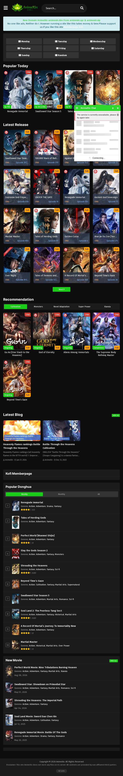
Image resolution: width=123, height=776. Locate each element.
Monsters (38, 306)
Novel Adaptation (61, 306)
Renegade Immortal (32, 502)
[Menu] (77, 108)
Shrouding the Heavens (34, 565)
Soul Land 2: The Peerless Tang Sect (41, 610)
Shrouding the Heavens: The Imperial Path (38, 700)
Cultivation (15, 306)
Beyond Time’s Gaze (32, 580)
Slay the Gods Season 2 (34, 550)
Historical (59, 614)
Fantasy (57, 506)
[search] (82, 8)
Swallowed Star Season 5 (35, 595)
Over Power (64, 645)
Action (32, 506)
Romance (63, 599)
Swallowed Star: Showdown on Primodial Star (40, 684)
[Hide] (118, 108)
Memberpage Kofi (73, 27)
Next (61, 289)
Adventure (41, 506)
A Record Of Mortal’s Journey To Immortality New (48, 626)
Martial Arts (60, 584)
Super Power (84, 306)
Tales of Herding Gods (33, 517)
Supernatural (74, 584)
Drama (50, 506)
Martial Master (29, 641)
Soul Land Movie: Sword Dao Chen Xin (35, 716)
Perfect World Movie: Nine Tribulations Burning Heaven (45, 667)
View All (116, 415)
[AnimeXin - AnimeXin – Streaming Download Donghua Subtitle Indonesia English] (25, 10)
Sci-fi (57, 569)
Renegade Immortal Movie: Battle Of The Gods (40, 732)
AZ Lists (61, 771)
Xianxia (107, 306)
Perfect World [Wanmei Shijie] (38, 535)
